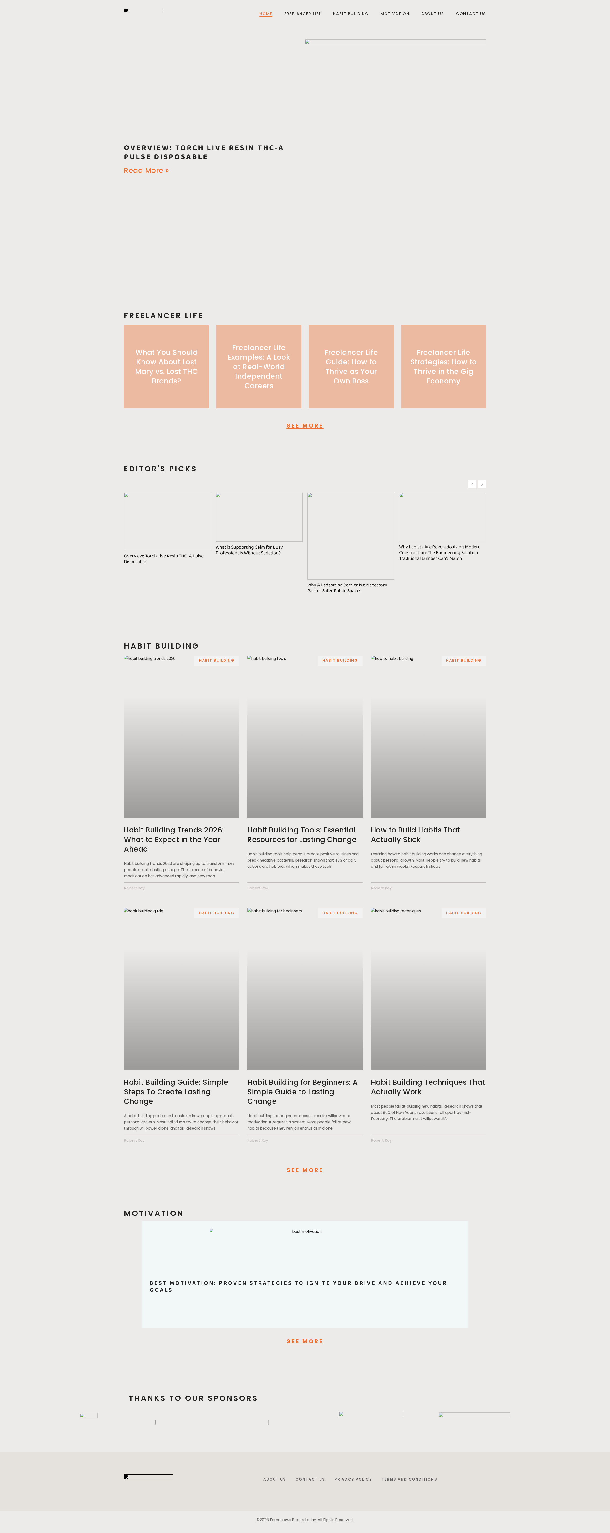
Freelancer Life (302, 13)
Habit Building (351, 13)
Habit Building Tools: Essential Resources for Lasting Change (301, 835)
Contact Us (471, 13)
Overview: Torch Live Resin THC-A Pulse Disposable (204, 152)
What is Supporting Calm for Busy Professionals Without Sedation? (249, 550)
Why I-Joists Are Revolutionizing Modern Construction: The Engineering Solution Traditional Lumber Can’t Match (440, 552)
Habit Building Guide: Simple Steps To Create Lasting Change (176, 1091)
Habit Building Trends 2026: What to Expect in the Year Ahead (174, 839)
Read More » (146, 170)
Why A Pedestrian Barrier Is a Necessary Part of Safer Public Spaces (347, 588)
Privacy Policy (353, 1479)
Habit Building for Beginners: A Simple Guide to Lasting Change (302, 1091)
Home (265, 13)
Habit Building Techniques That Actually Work (428, 1087)
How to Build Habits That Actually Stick (415, 835)
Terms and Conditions (409, 1479)
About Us (432, 13)
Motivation (395, 13)
